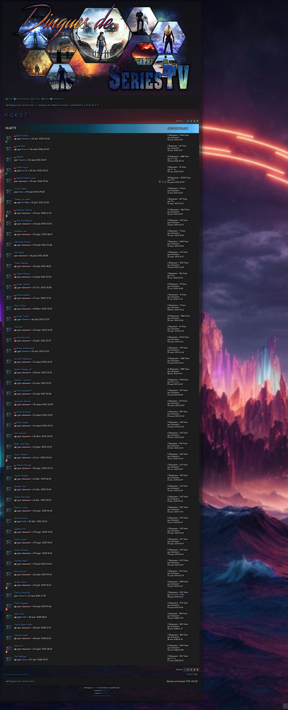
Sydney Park (20, 529)
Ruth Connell (22, 422)
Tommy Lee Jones (22, 199)
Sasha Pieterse (21, 550)
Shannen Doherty (24, 210)
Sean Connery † (21, 454)
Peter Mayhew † (21, 603)
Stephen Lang (20, 231)
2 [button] (188, 121)
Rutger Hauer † (21, 582)
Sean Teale (19, 614)
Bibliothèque (23, 98)
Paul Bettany (20, 656)
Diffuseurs (58, 98)
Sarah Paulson (20, 518)
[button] (197, 121)
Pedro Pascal (22, 167)
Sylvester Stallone (22, 401)
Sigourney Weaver (22, 242)
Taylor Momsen (21, 475)
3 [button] (191, 121)
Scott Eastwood (23, 412)
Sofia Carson (20, 539)
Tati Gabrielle (20, 433)
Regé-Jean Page (21, 444)
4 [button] (194, 121)
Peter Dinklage (21, 263)
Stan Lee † (19, 646)
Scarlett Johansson (23, 359)
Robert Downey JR (22, 369)
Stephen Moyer (21, 635)
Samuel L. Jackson (22, 380)
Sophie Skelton (23, 284)
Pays (46, 98)
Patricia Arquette (22, 592)
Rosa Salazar (20, 571)
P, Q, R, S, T (15, 115)
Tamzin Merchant (22, 497)
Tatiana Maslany (23, 465)
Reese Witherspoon (25, 348)
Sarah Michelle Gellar (26, 178)
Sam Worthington (24, 220)
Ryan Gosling (22, 135)
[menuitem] (9, 99)
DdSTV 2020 (104, 693)
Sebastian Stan (23, 337)
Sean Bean (19, 252)
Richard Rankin (23, 295)
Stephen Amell (20, 561)
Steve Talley (20, 305)
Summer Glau (20, 486)
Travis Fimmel (20, 188)
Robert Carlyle (21, 507)
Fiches (37, 98)
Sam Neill (20, 146)
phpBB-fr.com (105, 690)
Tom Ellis (18, 327)
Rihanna (20, 157)
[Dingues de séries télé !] (102, 48)
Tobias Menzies (23, 274)
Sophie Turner (22, 316)
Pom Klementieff (23, 390)
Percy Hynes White (23, 624)
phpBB (95, 688)
